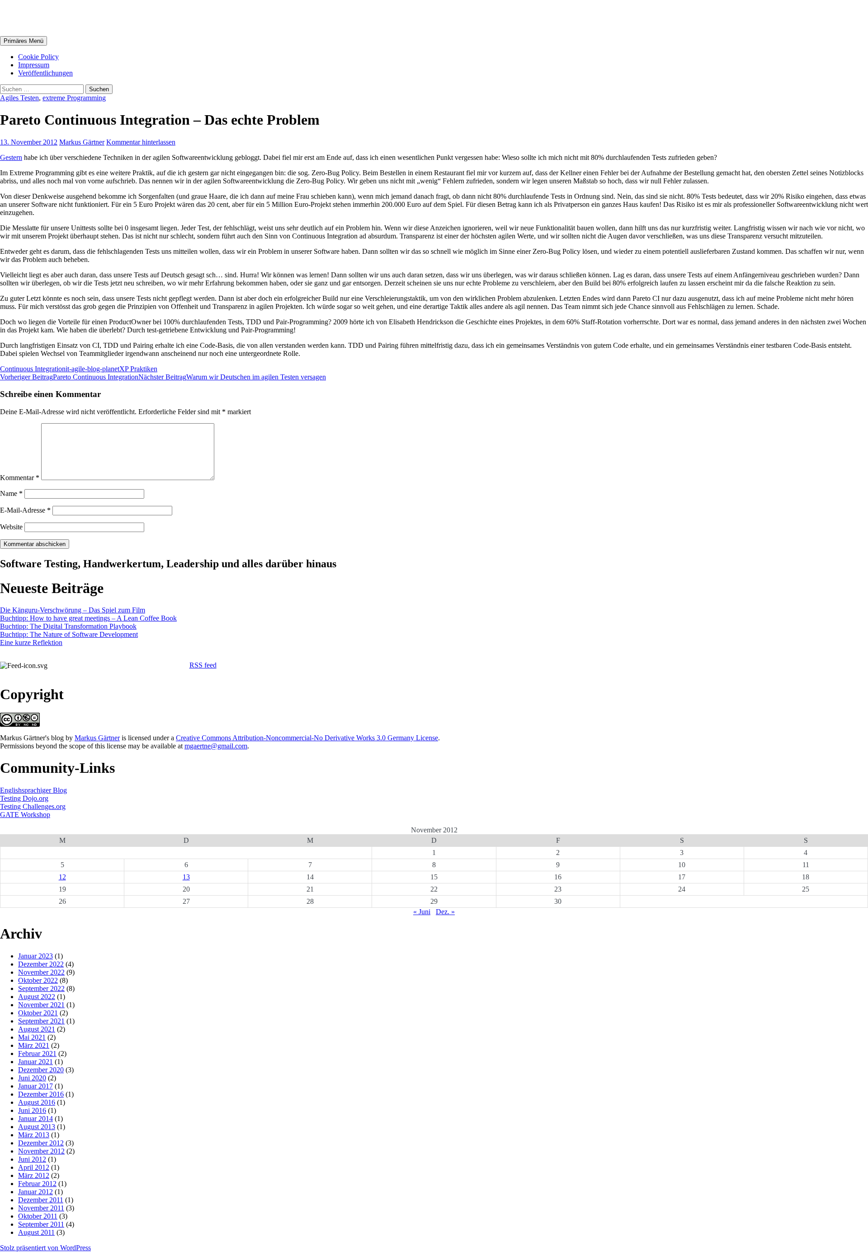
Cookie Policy (38, 57)
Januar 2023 (35, 956)
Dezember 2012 (41, 1143)
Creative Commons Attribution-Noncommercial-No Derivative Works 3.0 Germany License (307, 738)
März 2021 (33, 1045)
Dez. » (445, 912)
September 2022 (41, 988)
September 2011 (41, 1224)
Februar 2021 (37, 1053)
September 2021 (41, 1021)
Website (11, 527)
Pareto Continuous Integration (69, 377)
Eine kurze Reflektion (31, 642)
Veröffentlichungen (45, 73)
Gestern (11, 157)
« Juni (421, 912)
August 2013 (36, 1127)
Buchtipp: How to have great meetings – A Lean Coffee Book (88, 618)
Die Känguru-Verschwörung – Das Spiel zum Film (72, 610)
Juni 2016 (32, 1110)
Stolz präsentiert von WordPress (45, 1248)
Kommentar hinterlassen (140, 142)
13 (186, 877)
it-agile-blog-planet (92, 369)
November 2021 (41, 1005)
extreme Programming (74, 98)
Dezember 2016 (41, 1094)
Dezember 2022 (41, 964)
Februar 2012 (37, 1183)
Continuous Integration (33, 369)
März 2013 (33, 1135)
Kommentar (19, 477)
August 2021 (36, 1029)
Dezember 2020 (41, 1070)
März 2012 (33, 1175)
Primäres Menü (23, 40)
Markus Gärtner (51, 17)
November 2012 (41, 1151)
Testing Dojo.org (24, 798)
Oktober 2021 (38, 1013)
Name (11, 493)
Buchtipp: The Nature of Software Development (69, 634)
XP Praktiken (138, 369)
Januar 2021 (35, 1061)
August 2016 (36, 1102)
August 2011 (36, 1232)
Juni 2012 (32, 1159)
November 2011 (41, 1208)
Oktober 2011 (37, 1216)
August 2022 (36, 996)
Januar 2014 (35, 1118)
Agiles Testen (19, 98)
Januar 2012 (35, 1192)
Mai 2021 (32, 1037)
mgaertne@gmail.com (215, 746)
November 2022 (41, 972)
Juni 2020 (32, 1078)
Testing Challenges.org (33, 806)
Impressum (33, 65)
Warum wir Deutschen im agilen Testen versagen (232, 377)
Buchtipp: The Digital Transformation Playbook (68, 626)
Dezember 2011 (40, 1200)
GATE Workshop (25, 814)
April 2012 (33, 1167)
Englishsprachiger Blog (33, 790)
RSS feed (203, 665)
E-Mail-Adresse (25, 510)
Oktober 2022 (38, 980)
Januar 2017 (35, 1086)
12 (62, 877)
